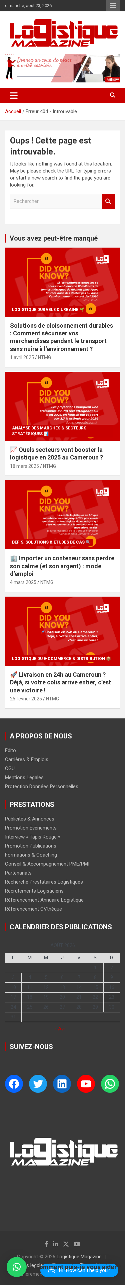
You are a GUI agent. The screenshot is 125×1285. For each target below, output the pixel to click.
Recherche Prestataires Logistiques (44, 882)
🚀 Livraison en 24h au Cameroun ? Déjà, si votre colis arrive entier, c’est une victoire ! (60, 682)
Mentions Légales (24, 777)
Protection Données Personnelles (41, 786)
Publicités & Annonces (29, 819)
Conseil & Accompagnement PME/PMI (47, 864)
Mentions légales (27, 1265)
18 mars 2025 (24, 466)
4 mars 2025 (23, 582)
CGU (10, 768)
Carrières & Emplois (26, 759)
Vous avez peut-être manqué (54, 238)
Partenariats (18, 873)
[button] (17, 1267)
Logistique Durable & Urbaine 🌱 (48, 309)
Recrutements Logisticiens (34, 891)
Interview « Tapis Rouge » (32, 837)
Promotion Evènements (31, 828)
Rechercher (108, 201)
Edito (10, 750)
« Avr (59, 1029)
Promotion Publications (30, 846)
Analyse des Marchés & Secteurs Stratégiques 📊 (49, 431)
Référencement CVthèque (33, 909)
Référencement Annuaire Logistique (44, 900)
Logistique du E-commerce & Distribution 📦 (61, 658)
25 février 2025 (26, 698)
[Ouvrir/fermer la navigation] (14, 95)
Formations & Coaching (31, 855)
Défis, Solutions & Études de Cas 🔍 (51, 542)
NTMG (44, 357)
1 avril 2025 (22, 357)
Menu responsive (113, 5)
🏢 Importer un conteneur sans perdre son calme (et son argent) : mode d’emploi (62, 566)
